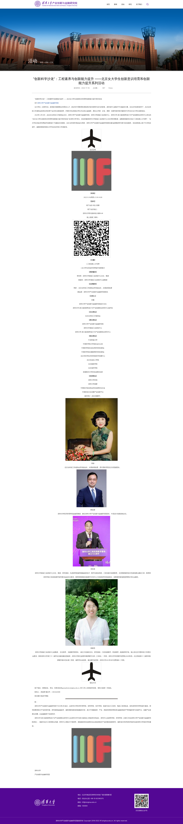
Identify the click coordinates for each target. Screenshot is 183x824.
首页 (108, 4)
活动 (122, 4)
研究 (130, 4)
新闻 (115, 4)
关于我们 (139, 4)
